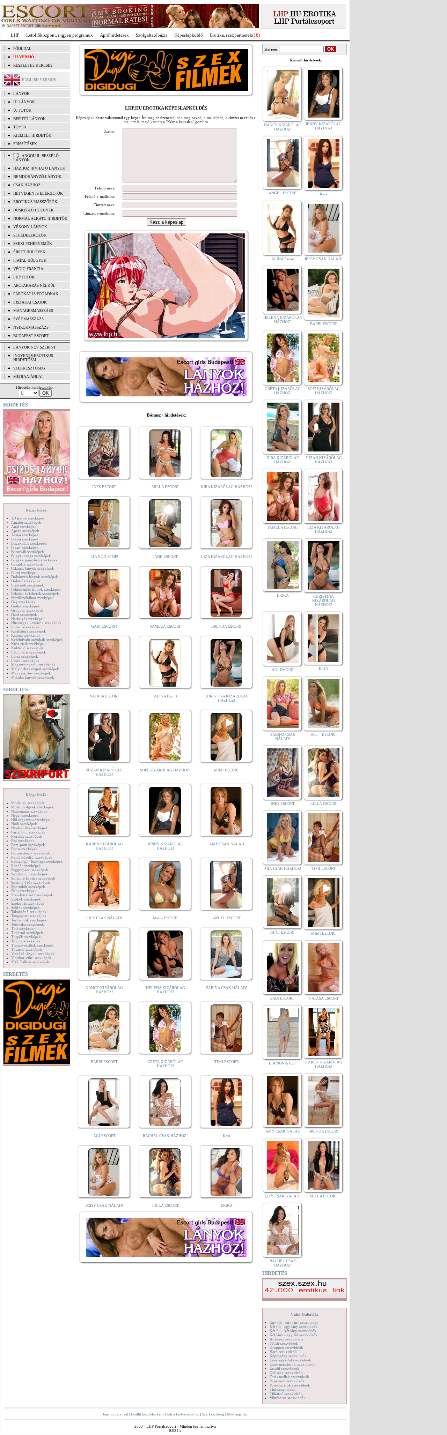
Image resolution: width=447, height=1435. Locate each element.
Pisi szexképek (23, 840)
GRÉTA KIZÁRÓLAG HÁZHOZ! (165, 1064)
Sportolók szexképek (28, 886)
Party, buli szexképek (28, 832)
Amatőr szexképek (26, 522)
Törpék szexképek (26, 937)
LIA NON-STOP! (104, 556)
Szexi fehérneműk (32, 243)
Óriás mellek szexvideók (289, 1377)
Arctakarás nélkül (34, 285)
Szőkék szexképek (26, 899)
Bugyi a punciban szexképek (34, 560)
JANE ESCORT (165, 556)
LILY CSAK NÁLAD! (104, 918)
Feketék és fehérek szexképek (35, 593)
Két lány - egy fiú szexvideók (293, 1335)
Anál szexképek (24, 526)
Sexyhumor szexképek (29, 874)
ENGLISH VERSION (39, 79)
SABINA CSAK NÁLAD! (226, 988)
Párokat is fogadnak (35, 294)
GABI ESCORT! (104, 626)
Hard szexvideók (283, 1352)
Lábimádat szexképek (28, 652)
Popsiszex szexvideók (287, 1381)
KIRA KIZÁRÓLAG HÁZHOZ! (226, 487)
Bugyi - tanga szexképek (31, 556)
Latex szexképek (24, 656)
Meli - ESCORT (165, 918)
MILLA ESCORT (165, 487)
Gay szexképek (23, 602)
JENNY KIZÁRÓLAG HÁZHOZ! (165, 846)
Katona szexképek (26, 635)
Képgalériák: (36, 510)
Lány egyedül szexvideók (290, 1360)
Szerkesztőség (213, 1414)
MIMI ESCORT (226, 770)
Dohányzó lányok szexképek (34, 577)
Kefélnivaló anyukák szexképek (37, 639)
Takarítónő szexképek (28, 912)
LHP (15, 35)
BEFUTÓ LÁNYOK (29, 119)
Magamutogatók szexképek (33, 665)
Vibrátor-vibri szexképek (31, 958)
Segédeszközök (29, 235)
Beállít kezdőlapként (147, 1414)
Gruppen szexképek (27, 610)
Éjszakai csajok (30, 302)
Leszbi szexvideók (284, 1368)
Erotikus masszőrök (35, 202)
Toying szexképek (26, 941)
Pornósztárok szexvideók (290, 1385)
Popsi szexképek (24, 849)
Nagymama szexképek (29, 811)
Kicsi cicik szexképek (28, 644)
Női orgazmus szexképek (31, 819)
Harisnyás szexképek (28, 618)
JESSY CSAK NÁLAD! (104, 1205)
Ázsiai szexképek (25, 535)
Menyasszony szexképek (31, 673)
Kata (226, 1136)
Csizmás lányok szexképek (32, 568)
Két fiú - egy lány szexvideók (293, 1326)
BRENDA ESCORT (226, 626)
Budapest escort (31, 336)
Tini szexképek (23, 928)
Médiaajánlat (237, 1414)
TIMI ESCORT (226, 1062)
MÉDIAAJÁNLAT (28, 376)
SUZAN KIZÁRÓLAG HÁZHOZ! (104, 772)
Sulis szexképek (24, 891)
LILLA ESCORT (165, 1205)
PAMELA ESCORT (165, 626)
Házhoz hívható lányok (39, 168)
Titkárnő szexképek (27, 932)
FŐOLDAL (22, 48)
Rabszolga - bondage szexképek (37, 861)
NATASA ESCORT (104, 696)
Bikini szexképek (25, 539)
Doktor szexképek (26, 581)
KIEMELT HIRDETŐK (32, 135)
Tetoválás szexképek (27, 924)
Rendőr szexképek (26, 866)
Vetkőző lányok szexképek (32, 953)
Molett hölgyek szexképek (32, 807)
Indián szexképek (25, 627)
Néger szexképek (25, 815)
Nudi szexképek (24, 824)
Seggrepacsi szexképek (29, 870)
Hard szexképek (24, 614)
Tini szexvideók (282, 1389)
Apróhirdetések (114, 35)
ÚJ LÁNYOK (24, 102)
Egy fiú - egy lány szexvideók (294, 1322)
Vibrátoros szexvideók (288, 1398)
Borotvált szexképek (27, 552)
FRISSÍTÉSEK (25, 144)
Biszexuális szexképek (29, 543)
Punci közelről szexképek (31, 857)
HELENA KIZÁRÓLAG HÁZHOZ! (165, 990)
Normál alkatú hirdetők (40, 218)
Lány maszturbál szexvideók (293, 1364)
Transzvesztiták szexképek (32, 945)
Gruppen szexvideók (286, 1347)
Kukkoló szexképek (27, 648)
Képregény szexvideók (288, 1356)
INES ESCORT (104, 487)
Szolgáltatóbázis (151, 35)
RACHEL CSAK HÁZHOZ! (165, 1136)
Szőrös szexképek (25, 907)
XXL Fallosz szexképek (30, 962)
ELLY (324, 668)
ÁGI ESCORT (104, 1136)
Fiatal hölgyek (29, 260)
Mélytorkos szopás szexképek (35, 669)
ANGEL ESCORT (226, 918)
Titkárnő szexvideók (286, 1393)
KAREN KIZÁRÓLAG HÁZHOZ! (104, 846)
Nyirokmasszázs (31, 327)
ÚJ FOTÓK (22, 110)
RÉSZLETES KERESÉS (32, 65)
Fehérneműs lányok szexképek (36, 589)
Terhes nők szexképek (29, 920)
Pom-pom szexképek (28, 845)
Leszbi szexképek (25, 660)
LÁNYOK (21, 93)
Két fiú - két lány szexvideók (293, 1331)
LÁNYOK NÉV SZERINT (34, 347)
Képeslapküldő (188, 35)
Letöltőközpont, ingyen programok (59, 35)
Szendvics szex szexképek (32, 895)
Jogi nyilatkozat (115, 1414)
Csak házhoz (27, 185)
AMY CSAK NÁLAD (226, 844)
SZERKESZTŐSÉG (29, 368)
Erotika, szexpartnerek (231, 35)
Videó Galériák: (304, 1314)
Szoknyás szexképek (27, 903)
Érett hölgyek (29, 252)
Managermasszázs (33, 310)
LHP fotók (24, 277)
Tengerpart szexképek (28, 916)
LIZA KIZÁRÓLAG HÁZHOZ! (226, 556)
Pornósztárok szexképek (30, 853)
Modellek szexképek (27, 803)
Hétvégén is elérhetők (38, 193)
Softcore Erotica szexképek (33, 878)
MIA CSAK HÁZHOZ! (282, 868)
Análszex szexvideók (286, 1339)
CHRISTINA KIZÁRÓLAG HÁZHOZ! (227, 698)
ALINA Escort (165, 696)
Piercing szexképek (26, 836)
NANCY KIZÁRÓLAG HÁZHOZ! (104, 990)
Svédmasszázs (28, 319)
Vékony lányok (30, 227)
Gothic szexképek (25, 606)
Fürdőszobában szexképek (32, 598)
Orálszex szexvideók (286, 1372)
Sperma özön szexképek (30, 882)
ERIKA (227, 1205)
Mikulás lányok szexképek (32, 677)
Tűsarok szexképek (26, 949)
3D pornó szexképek (28, 518)
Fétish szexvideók (284, 1343)
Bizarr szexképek (25, 547)
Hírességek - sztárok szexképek (36, 623)
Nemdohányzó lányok (37, 176)
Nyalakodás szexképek (29, 828)
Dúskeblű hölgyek (33, 210)
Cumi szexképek (24, 572)
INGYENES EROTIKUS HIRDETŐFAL (33, 357)
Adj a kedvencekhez (182, 1414)
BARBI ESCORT (104, 1062)
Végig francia (28, 269)
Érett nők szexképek (27, 585)
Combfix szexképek (27, 564)
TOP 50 (19, 127)
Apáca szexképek (25, 531)
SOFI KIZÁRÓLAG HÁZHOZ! (165, 770)
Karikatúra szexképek (28, 631)
